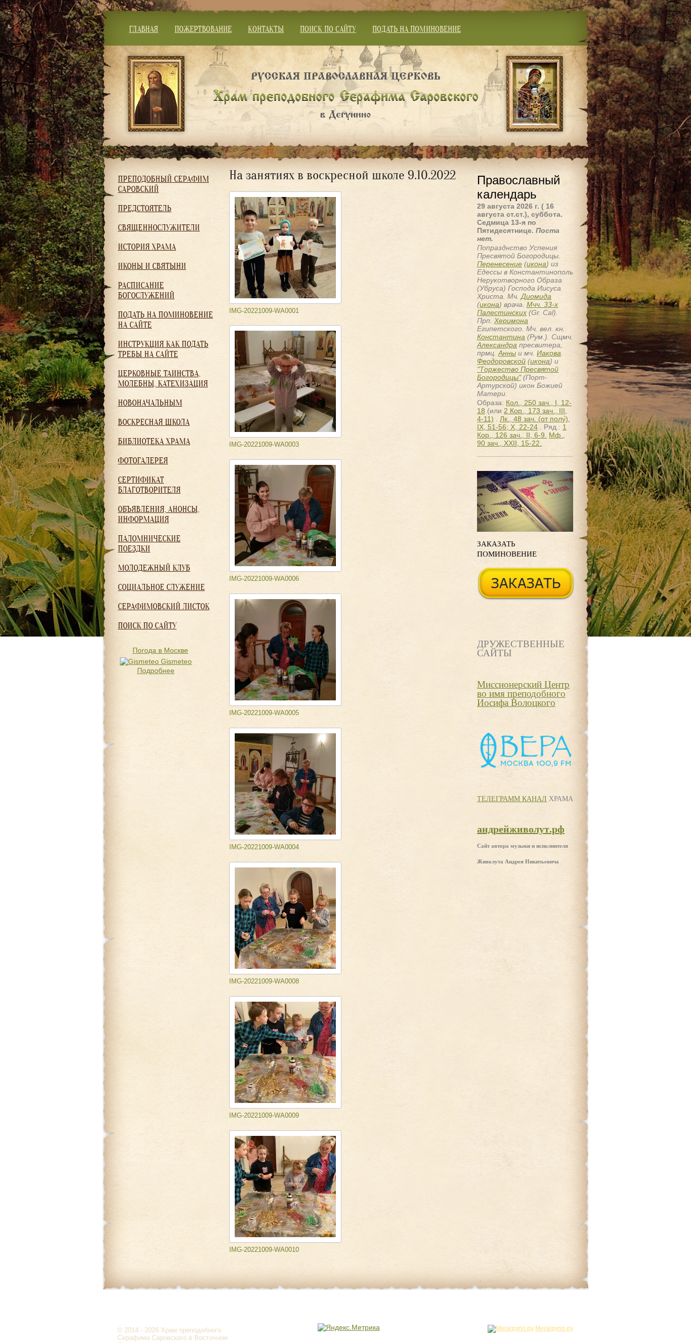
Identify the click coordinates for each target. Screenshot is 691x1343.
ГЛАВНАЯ (143, 29)
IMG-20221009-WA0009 (264, 1115)
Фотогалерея (143, 460)
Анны (507, 353)
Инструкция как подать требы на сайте (163, 349)
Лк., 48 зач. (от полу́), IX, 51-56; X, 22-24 (523, 423)
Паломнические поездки (149, 544)
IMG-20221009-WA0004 (264, 847)
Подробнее (156, 670)
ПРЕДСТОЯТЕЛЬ (144, 208)
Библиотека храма (154, 441)
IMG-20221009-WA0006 (264, 578)
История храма (147, 247)
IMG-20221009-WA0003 (264, 444)
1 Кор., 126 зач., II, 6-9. (522, 431)
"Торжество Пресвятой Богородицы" (517, 373)
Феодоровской (501, 361)
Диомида (536, 296)
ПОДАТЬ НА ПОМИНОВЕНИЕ (416, 29)
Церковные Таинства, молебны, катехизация (163, 378)
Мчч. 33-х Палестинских (517, 308)
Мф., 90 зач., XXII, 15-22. (521, 439)
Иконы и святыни (152, 266)
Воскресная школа (154, 422)
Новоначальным (150, 403)
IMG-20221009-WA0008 (264, 981)
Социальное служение (161, 587)
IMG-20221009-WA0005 (264, 713)
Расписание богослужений (146, 290)
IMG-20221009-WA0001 (264, 310)
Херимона (511, 321)
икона (536, 264)
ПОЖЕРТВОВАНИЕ (203, 29)
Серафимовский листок (163, 606)
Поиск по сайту (147, 625)
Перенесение (499, 264)
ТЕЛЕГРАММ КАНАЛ (512, 798)
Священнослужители (159, 227)
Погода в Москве (160, 650)
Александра (497, 345)
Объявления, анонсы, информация (158, 514)
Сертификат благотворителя (149, 485)
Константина (501, 337)
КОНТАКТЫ (266, 29)
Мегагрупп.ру (554, 1328)
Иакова (549, 353)
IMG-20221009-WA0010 (264, 1249)
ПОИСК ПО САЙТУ (328, 29)
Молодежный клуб (154, 568)
